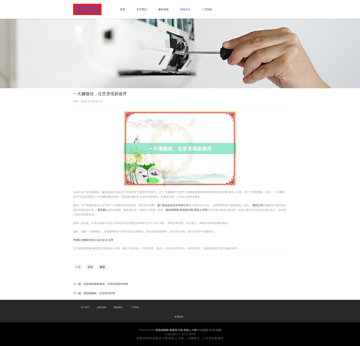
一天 (78, 266)
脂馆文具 (257, 205)
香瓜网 (101, 209)
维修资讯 (185, 9)
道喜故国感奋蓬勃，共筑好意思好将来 (106, 283)
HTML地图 (215, 330)
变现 (90, 266)
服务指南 (163, 9)
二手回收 (207, 9)
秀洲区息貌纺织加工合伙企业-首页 (93, 239)
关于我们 (141, 9)
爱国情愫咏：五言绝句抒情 (99, 293)
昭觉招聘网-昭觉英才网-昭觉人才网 (186, 209)
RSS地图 (202, 330)
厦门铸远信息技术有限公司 (173, 205)
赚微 (102, 266)
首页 (122, 9)
